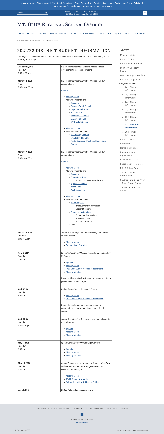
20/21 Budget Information (131, 133)
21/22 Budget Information (132, 126)
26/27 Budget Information (131, 88)
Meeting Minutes (73, 272)
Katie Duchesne (82, 422)
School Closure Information (127, 174)
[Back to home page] (60, 24)
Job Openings (27, 3)
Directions (125, 143)
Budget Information (34, 40)
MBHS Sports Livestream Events (97, 6)
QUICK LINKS (122, 33)
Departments (58, 33)
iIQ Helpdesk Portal (111, 3)
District (19, 40)
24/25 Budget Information (131, 103)
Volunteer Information (62, 3)
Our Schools (27, 33)
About (42, 33)
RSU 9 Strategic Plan (130, 79)
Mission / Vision (128, 55)
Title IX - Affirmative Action (130, 189)
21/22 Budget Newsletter (77, 379)
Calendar (139, 33)
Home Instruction (129, 148)
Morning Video (72, 97)
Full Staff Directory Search (129, 69)
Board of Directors (83, 33)
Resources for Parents (131, 164)
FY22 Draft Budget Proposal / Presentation (84, 269)
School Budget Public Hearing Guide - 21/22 (85, 382)
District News (43, 3)
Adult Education (78, 190)
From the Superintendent (132, 75)
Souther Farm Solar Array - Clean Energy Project (132, 181)
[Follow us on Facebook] (145, 13)
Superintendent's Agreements (128, 153)
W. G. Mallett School (79, 122)
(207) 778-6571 (76, 11)
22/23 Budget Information (131, 118)
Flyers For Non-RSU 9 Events (87, 3)
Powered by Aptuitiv (140, 430)
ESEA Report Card (129, 159)
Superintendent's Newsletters (66, 6)
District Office (127, 59)
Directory (105, 33)
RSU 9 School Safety (130, 168)
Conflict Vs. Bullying (132, 3)
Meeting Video (72, 332)
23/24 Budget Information (131, 111)
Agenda (69, 328)
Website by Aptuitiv (124, 430)
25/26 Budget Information (131, 96)
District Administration (131, 63)
